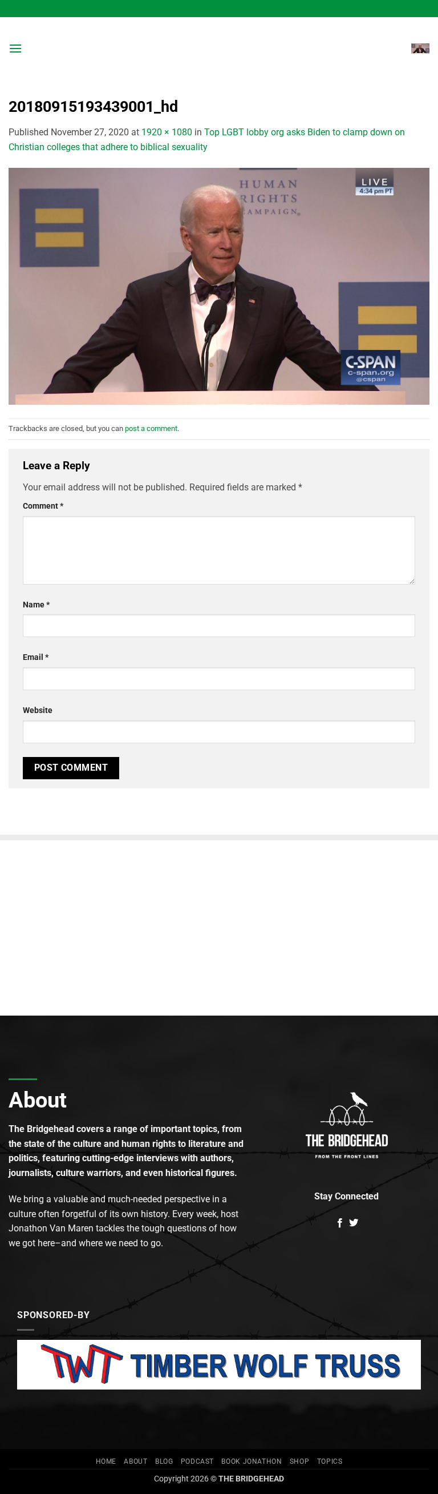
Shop (299, 1461)
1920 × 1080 (166, 132)
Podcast (197, 1461)
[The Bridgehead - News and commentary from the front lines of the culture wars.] (219, 48)
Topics (330, 1461)
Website (37, 710)
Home (106, 1461)
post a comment (151, 428)
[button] (15, 48)
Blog (164, 1461)
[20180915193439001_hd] (219, 285)
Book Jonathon (251, 1461)
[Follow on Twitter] (353, 1223)
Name (36, 605)
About (135, 1461)
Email (35, 657)
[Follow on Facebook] (339, 1223)
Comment (43, 506)
